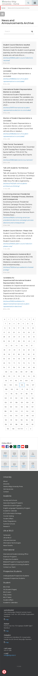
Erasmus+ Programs (10, 556)
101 (32, 380)
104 (16, 385)
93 (24, 376)
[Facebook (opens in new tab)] (7, 446)
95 (34, 376)
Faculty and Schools (10, 500)
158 (16, 424)
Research (6, 526)
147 (22, 415)
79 (19, 367)
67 (29, 358)
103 (11, 385)
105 (22, 385)
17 (18, 328)
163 (13, 428)
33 (29, 337)
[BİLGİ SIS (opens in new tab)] (14, 455)
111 (22, 389)
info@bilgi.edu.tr (10, 655)
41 (34, 341)
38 (19, 341)
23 (14, 332)
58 (19, 354)
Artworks (6, 484)
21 (4, 332)
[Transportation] (5, 465)
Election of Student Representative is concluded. (17, 74)
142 (27, 411)
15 (9, 328)
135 (22, 407)
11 (23, 323)
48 (4, 350)
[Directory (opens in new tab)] (33, 455)
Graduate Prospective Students (14, 578)
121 (11, 398)
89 (4, 376)
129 (22, 402)
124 (27, 398)
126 (6, 402)
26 (29, 332)
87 (26, 372)
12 (27, 323)
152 (16, 420)
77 (9, 367)
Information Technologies (12, 543)
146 (16, 415)
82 (34, 367)
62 (4, 358)
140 (16, 411)
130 (27, 402)
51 (19, 350)
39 (24, 341)
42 (6, 345)
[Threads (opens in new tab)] (27, 446)
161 (32, 424)
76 (4, 367)
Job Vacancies (8, 489)
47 (31, 345)
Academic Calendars (10, 602)
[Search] (28, 2)
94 (29, 376)
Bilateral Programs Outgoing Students (16, 562)
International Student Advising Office (15, 554)
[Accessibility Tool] (4, 672)
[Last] (31, 429)
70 (9, 363)
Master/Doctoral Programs (12, 505)
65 (19, 358)
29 (9, 337)
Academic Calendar (10, 511)
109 (12, 389)
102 (5, 385)
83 (6, 372)
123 (22, 398)
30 (14, 337)
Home (3, 8)
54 (34, 350)
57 (14, 354)
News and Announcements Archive (18, 8)
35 (4, 341)
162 (8, 428)
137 (32, 407)
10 (18, 323)
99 (21, 380)
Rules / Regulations (9, 521)
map (7, 619)
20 (33, 328)
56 (9, 354)
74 (29, 363)
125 (32, 398)
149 (33, 415)
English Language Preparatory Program (16, 508)
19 (28, 328)
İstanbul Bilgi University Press (13, 486)
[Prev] (8, 319)
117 (21, 393)
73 (24, 363)
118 (26, 393)
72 (19, 363)
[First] (5, 319)
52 (24, 350)
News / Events (8, 545)
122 (16, 398)
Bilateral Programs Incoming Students (16, 564)
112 (27, 389)
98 (16, 380)
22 (9, 332)
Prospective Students (10, 559)
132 (6, 407)
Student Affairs (8, 518)
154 (27, 420)
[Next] (26, 429)
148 (27, 415)
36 (9, 341)
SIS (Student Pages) (10, 589)
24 (19, 332)
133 (11, 407)
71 (14, 363)
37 (14, 341)
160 (27, 424)
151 (11, 420)
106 (27, 385)
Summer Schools (9, 524)
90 (9, 376)
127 (11, 402)
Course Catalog (8, 516)
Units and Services (9, 540)
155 (32, 420)
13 (32, 323)
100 (26, 380)
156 (6, 424)
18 (23, 328)
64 (14, 358)
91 (14, 376)
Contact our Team (9, 567)
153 (21, 420)
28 (4, 337)
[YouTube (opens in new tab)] (23, 446)
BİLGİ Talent (7, 597)
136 (27, 407)
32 (24, 337)
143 (33, 411)
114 (6, 393)
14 (4, 328)
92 (19, 376)
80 (24, 367)
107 (33, 385)
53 (29, 350)
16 (14, 328)
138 (5, 411)
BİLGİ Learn (7, 592)
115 (11, 393)
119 (32, 393)
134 (16, 407)
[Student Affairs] (23, 465)
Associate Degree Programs (13, 503)
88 (32, 372)
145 (11, 415)
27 (34, 332)
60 (29, 354)
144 (5, 415)
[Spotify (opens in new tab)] (15, 446)
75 (34, 363)
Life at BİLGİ (7, 537)
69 (4, 363)
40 (29, 341)
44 (16, 345)
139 (11, 411)
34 (34, 337)
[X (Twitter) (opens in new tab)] (11, 446)
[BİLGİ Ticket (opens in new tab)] (14, 465)
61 (33, 354)
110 (17, 389)
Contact (6, 491)
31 (19, 337)
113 (32, 389)
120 (6, 398)
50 (14, 350)
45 (21, 345)
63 (9, 358)
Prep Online (7, 595)
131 (32, 402)
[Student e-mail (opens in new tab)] (5, 455)
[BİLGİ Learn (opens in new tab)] (23, 455)
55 (4, 354)
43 (11, 345)
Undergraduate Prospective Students (16, 576)
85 (16, 372)
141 (22, 411)
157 (11, 424)
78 (14, 367)
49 (9, 350)
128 (16, 402)
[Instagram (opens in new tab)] (3, 446)
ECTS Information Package (12, 513)
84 (11, 372)
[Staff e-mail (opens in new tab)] (33, 465)
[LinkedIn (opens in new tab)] (19, 446)
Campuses (6, 535)
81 (29, 367)
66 (24, 358)
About (5, 481)
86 (21, 372)
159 (22, 424)
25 (24, 332)
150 (6, 420)
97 (11, 380)
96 (6, 380)
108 (6, 389)
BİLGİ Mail (6, 587)
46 (26, 345)
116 (16, 393)
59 (23, 354)
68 (34, 358)
